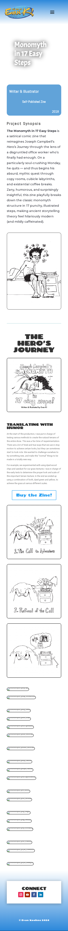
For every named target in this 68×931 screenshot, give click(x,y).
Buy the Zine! (34, 495)
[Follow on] (47, 894)
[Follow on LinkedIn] (40, 894)
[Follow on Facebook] (34, 894)
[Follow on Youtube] (27, 894)
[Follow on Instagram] (20, 894)
